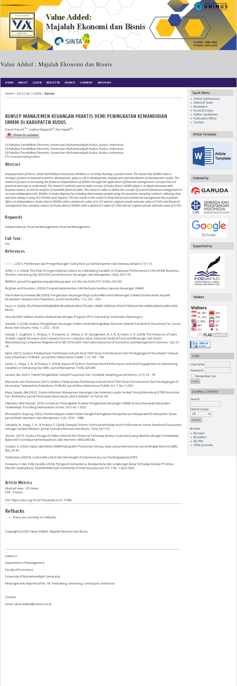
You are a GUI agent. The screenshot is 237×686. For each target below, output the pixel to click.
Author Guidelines (205, 114)
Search (70, 82)
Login (37, 82)
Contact (198, 122)
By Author (199, 437)
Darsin (49, 94)
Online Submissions (206, 99)
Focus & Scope (203, 110)
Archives (104, 82)
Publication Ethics (204, 118)
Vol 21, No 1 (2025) (29, 94)
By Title (198, 441)
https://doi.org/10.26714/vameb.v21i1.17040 (42, 500)
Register (53, 82)
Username (197, 364)
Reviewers (200, 106)
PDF (7, 244)
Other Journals (203, 445)
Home (9, 82)
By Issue (198, 433)
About (23, 82)
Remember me (206, 376)
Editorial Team (203, 103)
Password (196, 370)
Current (86, 82)
